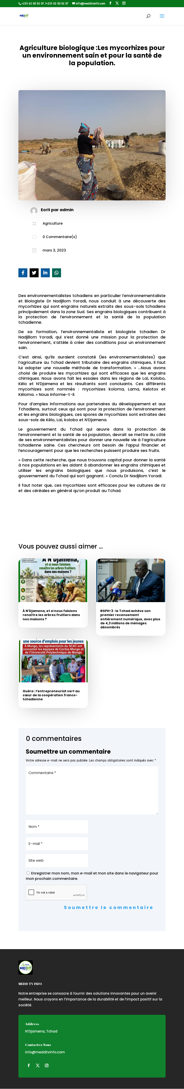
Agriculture (53, 223)
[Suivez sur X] (37, 1065)
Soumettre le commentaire (109, 907)
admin (67, 210)
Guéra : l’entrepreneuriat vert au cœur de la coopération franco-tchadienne (51, 695)
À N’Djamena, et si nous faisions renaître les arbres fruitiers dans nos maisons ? (51, 615)
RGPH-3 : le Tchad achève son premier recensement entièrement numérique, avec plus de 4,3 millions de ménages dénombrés (130, 619)
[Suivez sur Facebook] (28, 1065)
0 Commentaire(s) (60, 236)
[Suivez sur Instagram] (46, 1065)
